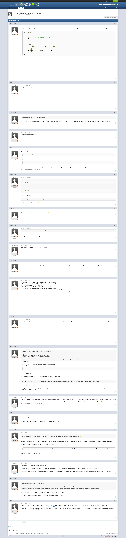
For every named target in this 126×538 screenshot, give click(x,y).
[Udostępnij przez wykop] (8, 526)
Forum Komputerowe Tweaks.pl (13, 533)
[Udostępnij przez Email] (10, 526)
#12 (115, 316)
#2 (115, 82)
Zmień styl (12, 535)
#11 (115, 277)
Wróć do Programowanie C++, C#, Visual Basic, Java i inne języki (106, 523)
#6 (115, 174)
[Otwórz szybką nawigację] (117, 8)
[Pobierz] (14, 526)
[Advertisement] (60, 67)
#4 (115, 129)
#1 (115, 23)
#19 (115, 500)
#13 (115, 346)
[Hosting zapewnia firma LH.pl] (108, 536)
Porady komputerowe (13, 7)
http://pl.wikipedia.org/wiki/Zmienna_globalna (53, 506)
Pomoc (17, 535)
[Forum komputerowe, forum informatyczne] (24, 4)
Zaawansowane (117, 4)
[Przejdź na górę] (63, 536)
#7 (115, 208)
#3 (115, 112)
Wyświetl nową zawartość (110, 7)
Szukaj (47, 533)
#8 (115, 225)
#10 (115, 260)
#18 (115, 478)
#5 (115, 147)
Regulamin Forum (107, 533)
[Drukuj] (12, 526)
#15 (115, 412)
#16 (115, 429)
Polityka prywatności (114, 533)
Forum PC (21, 7)
